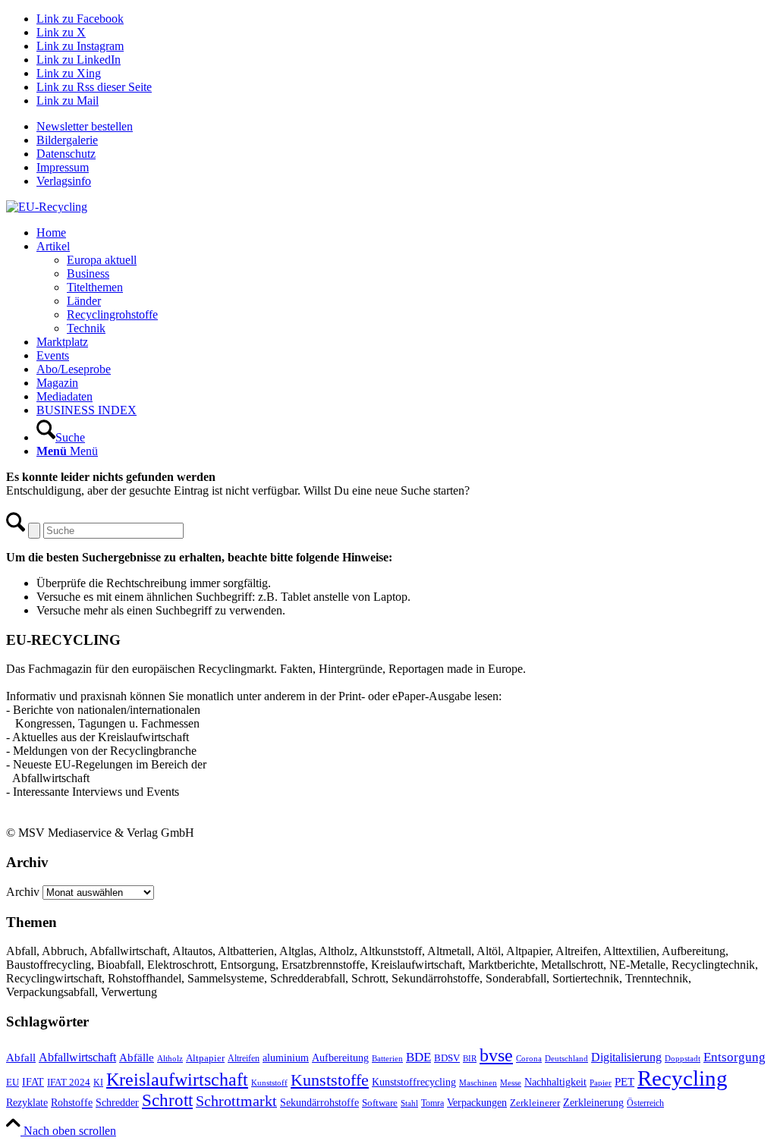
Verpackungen (477, 1102)
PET (624, 1082)
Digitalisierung (626, 1057)
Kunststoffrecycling (414, 1082)
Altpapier (205, 1058)
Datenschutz (66, 153)
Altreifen (244, 1059)
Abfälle (136, 1057)
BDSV (447, 1058)
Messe (510, 1082)
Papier (601, 1082)
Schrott (167, 1100)
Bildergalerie (67, 140)
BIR (470, 1058)
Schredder (117, 1102)
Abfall (21, 1057)
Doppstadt (682, 1058)
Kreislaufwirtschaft (177, 1079)
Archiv (22, 891)
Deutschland (566, 1058)
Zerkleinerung (593, 1102)
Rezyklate (27, 1102)
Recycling (682, 1078)
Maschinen (478, 1082)
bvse (496, 1055)
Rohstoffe (72, 1102)
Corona (529, 1058)
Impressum (62, 167)
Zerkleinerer (535, 1103)
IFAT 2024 (68, 1082)
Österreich (645, 1103)
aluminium (286, 1057)
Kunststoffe (330, 1080)
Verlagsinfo (63, 180)
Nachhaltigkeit (555, 1082)
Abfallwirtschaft (77, 1057)
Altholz (170, 1058)
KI (98, 1082)
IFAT (33, 1082)
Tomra (432, 1103)
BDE (418, 1057)
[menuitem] (403, 127)
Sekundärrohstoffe (319, 1102)
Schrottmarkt (236, 1100)
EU (12, 1082)
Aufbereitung (340, 1057)
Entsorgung (734, 1057)
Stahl (409, 1103)
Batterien (387, 1058)
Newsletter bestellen (84, 126)
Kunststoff (269, 1082)
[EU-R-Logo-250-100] (46, 206)
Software (380, 1103)
